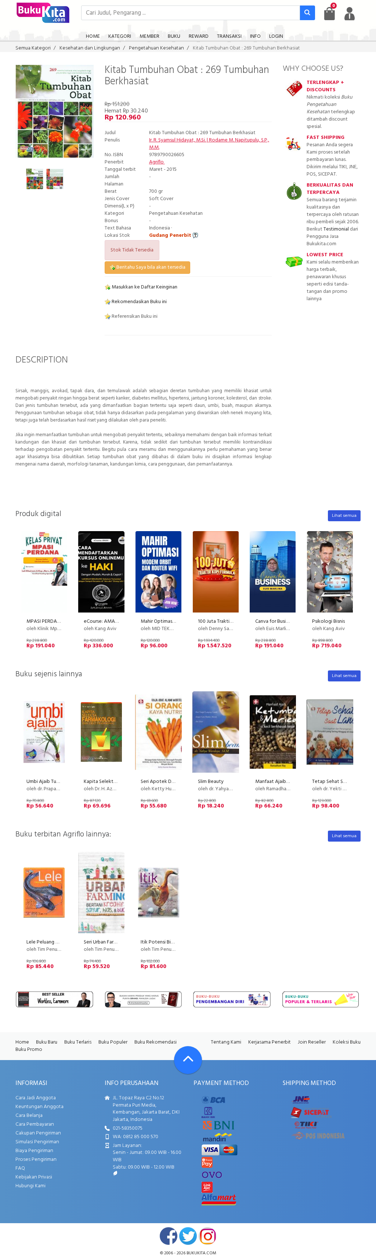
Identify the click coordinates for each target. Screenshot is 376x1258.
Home (22, 1042)
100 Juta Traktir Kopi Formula (229, 621)
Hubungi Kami (30, 1186)
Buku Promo (28, 1049)
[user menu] (349, 13)
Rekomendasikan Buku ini (139, 302)
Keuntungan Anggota (39, 1107)
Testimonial (336, 229)
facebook (168, 1236)
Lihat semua (344, 515)
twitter (188, 1236)
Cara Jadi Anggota (35, 1098)
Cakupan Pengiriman (38, 1133)
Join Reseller (312, 1042)
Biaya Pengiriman (34, 1151)
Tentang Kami (226, 1042)
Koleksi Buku (347, 1042)
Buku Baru (46, 1042)
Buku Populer (112, 1042)
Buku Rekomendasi (155, 1042)
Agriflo (157, 162)
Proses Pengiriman (36, 1159)
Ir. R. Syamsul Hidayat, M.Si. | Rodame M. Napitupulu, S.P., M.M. (209, 144)
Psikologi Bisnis (328, 621)
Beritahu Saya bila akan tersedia (150, 267)
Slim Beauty (211, 781)
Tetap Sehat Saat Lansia (338, 781)
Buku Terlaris (77, 1042)
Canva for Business (275, 621)
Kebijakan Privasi (33, 1177)
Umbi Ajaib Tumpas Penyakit (57, 781)
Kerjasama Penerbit (269, 1042)
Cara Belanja (29, 1115)
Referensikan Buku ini (134, 316)
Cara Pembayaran (34, 1124)
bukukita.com (201, 1253)
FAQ (20, 1168)
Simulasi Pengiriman (37, 1142)
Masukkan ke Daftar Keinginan (144, 287)
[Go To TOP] (188, 1060)
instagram (207, 1236)
